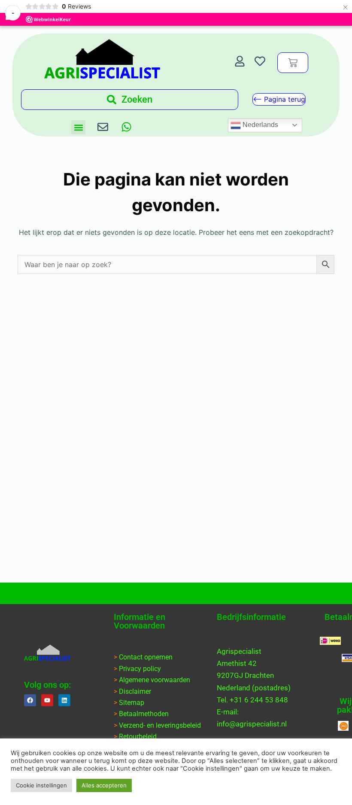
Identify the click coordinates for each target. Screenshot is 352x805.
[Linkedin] (64, 700)
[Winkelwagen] (292, 62)
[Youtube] (47, 700)
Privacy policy (140, 669)
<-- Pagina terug (279, 99)
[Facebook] (30, 700)
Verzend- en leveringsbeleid (160, 725)
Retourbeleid (138, 736)
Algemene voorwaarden (154, 680)
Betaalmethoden (144, 714)
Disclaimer (135, 691)
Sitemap (131, 703)
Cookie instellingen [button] (41, 785)
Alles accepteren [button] (104, 785)
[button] (78, 127)
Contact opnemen (146, 657)
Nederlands (259, 124)
